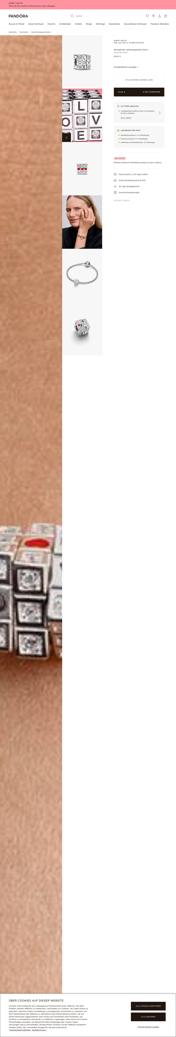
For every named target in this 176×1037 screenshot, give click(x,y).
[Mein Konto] (159, 16)
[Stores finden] (153, 16)
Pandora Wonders (160, 24)
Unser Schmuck (35, 24)
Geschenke (114, 24)
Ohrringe (100, 24)
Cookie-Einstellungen (148, 1027)
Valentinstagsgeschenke (40, 32)
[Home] (18, 16)
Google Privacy (38, 1030)
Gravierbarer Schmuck (135, 24)
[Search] (72, 16)
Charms (51, 24)
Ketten (78, 24)
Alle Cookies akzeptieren (148, 1006)
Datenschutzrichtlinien (20, 1030)
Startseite (13, 32)
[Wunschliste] (147, 16)
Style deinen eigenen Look (139, 80)
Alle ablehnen (148, 1017)
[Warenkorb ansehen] (166, 16)
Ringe (89, 24)
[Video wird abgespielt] (66, 137)
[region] (88, 1015)
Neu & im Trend (16, 24)
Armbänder (65, 24)
